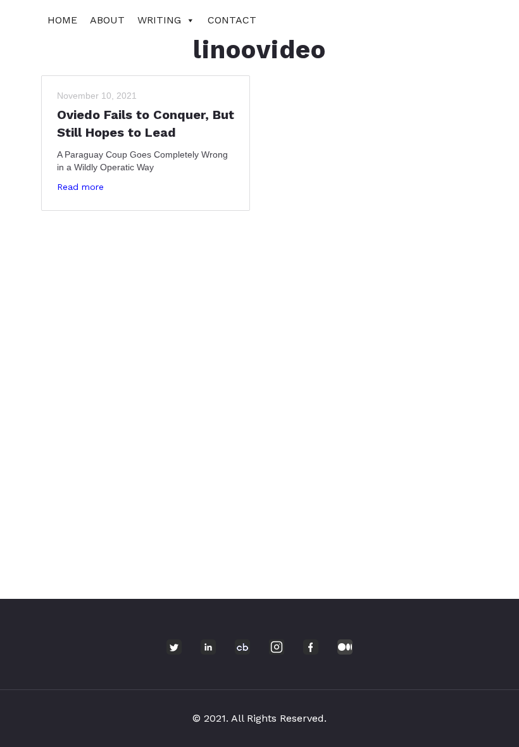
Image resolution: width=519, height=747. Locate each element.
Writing (159, 20)
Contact (232, 20)
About (107, 20)
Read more (80, 187)
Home (62, 20)
